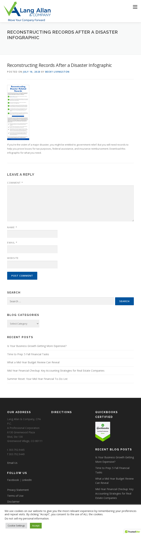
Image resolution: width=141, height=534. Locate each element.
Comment (15, 182)
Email (12, 242)
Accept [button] (35, 525)
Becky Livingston (57, 71)
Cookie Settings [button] (16, 525)
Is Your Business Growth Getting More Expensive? (36, 346)
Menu (135, 6)
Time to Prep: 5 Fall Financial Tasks (28, 354)
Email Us (12, 463)
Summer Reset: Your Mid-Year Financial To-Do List (37, 379)
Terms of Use (15, 495)
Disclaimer (13, 501)
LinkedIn (27, 480)
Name (12, 227)
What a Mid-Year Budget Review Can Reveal (33, 362)
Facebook (13, 480)
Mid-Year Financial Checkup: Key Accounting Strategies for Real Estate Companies (55, 370)
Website (13, 258)
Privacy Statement (18, 490)
